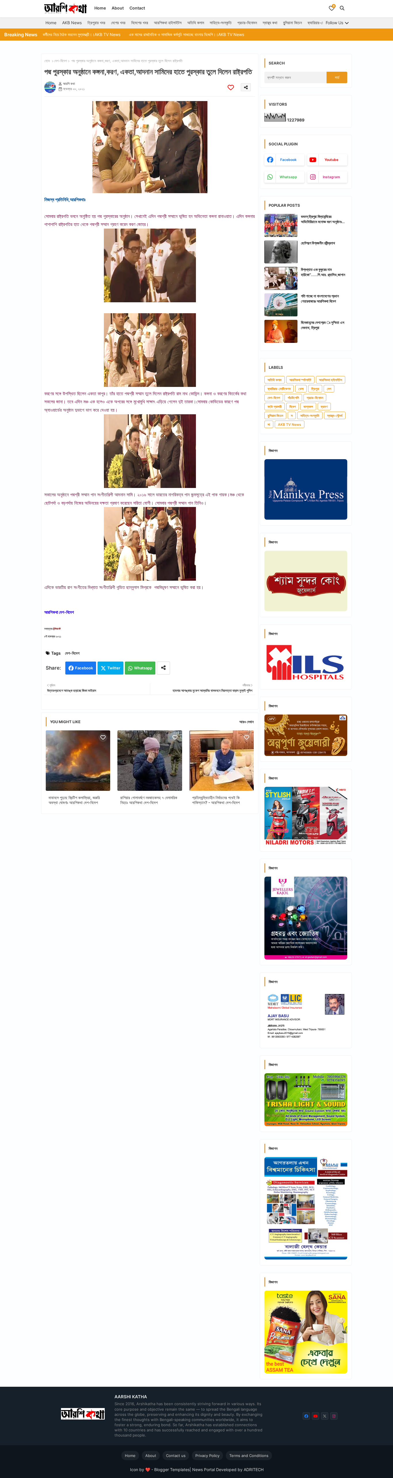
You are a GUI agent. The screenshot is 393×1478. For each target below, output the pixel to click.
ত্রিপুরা (315, 389)
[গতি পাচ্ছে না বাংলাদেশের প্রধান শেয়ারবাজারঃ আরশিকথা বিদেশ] (280, 304)
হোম (47, 60)
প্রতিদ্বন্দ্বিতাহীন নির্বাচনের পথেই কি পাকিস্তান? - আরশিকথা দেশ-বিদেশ (216, 800)
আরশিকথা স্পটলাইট (300, 380)
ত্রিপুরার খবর (96, 22)
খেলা (301, 389)
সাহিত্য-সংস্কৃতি (221, 22)
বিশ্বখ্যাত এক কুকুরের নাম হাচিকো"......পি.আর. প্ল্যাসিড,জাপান (323, 272)
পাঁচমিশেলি (293, 398)
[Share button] (163, 668)
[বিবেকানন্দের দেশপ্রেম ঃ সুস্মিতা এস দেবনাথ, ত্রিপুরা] (280, 331)
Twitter (113, 668)
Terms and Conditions (248, 1455)
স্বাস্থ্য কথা (270, 22)
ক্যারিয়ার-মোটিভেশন (321, 22)
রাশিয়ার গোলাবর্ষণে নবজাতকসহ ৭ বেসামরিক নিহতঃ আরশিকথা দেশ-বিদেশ (148, 800)
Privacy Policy (207, 1455)
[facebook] (306, 1416)
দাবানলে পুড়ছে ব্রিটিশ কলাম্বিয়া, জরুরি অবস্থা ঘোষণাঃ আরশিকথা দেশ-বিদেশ (74, 800)
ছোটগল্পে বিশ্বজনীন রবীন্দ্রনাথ (318, 243)
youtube (331, 159)
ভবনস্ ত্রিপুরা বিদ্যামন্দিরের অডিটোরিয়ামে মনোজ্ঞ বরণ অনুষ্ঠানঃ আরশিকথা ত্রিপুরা (321, 219)
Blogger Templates (172, 1469)
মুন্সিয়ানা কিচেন (292, 22)
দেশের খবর (118, 22)
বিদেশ (292, 406)
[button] (342, 8)
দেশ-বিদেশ (60, 60)
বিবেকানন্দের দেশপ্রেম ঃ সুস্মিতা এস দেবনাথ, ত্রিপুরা (322, 325)
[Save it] (231, 87)
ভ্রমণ (324, 406)
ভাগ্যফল (308, 406)
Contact (137, 7)
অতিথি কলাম (195, 22)
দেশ (329, 389)
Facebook (84, 668)
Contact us (176, 1455)
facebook (288, 159)
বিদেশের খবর (139, 22)
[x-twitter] (324, 1416)
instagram (331, 177)
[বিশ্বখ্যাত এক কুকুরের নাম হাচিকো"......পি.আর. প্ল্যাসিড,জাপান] (280, 278)
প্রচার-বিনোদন (247, 22)
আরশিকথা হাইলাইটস (168, 22)
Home (100, 7)
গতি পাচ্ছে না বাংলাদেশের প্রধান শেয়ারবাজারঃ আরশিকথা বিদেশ (320, 298)
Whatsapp (143, 668)
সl (269, 424)
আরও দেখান (246, 721)
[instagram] (333, 1416)
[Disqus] (149, 893)
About (118, 7)
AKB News (72, 22)
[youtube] (315, 1416)
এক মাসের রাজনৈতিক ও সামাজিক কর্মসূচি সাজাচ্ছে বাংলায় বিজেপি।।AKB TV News (137, 34)
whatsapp (288, 177)
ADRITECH (254, 1469)
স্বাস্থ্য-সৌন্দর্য (334, 415)
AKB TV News (289, 424)
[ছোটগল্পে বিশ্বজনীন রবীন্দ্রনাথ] (280, 251)
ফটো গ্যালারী (275, 406)
